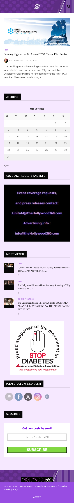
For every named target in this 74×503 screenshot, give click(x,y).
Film (6, 50)
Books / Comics (26, 299)
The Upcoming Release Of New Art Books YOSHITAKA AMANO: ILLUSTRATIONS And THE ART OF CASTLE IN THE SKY (44, 306)
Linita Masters (16, 60)
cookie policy (10, 489)
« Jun (6, 165)
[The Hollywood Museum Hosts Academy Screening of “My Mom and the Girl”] (9, 282)
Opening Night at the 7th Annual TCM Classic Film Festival (36, 54)
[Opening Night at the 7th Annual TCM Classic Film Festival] (37, 32)
